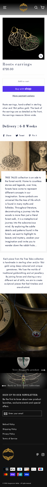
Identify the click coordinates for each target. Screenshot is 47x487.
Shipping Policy (10, 429)
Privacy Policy (9, 433)
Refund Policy (9, 424)
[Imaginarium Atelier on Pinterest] (37, 454)
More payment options (24, 95)
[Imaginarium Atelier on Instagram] (43, 454)
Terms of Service (10, 438)
